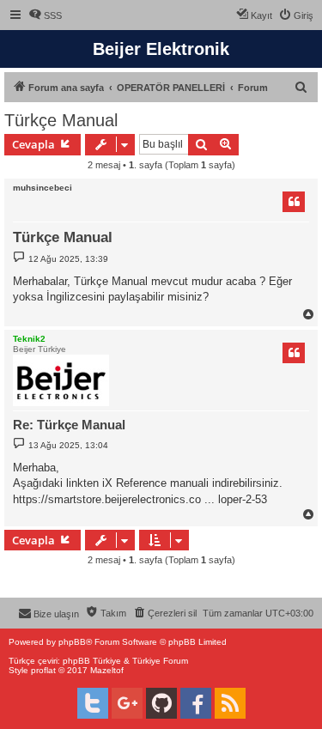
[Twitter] (92, 703)
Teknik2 (29, 338)
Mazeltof (107, 670)
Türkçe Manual (61, 120)
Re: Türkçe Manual (69, 424)
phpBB (72, 642)
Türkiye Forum (160, 660)
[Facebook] (195, 703)
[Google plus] (127, 703)
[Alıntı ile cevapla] (294, 201)
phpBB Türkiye (92, 660)
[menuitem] (45, 15)
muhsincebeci (42, 187)
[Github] (161, 703)
